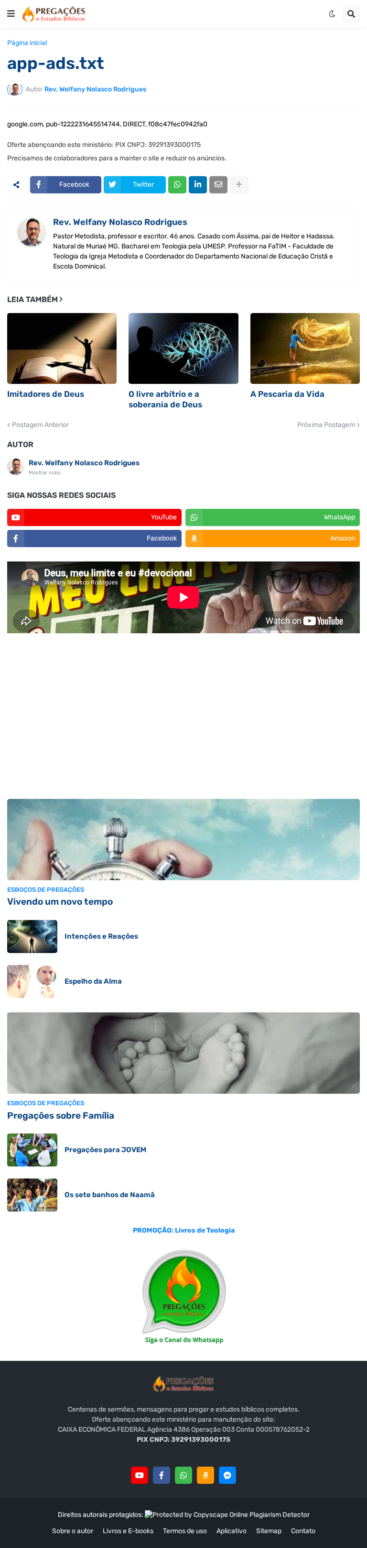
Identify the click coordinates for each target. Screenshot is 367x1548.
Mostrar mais (45, 473)
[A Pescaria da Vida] (305, 348)
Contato (303, 1531)
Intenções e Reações (101, 936)
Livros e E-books (128, 1531)
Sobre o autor (72, 1531)
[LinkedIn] (198, 184)
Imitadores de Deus (45, 394)
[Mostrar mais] (239, 184)
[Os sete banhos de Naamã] (32, 1194)
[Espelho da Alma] (32, 981)
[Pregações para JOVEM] (32, 1150)
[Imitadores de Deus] (62, 348)
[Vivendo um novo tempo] (183, 839)
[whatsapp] (183, 1475)
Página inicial (27, 43)
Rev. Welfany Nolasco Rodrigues (120, 222)
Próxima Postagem (326, 425)
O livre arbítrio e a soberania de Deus (165, 399)
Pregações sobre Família (60, 1115)
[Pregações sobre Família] (183, 1053)
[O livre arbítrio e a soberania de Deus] (183, 348)
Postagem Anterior (40, 425)
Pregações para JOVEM (105, 1149)
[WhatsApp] (177, 184)
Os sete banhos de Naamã (110, 1194)
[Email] (218, 184)
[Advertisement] (183, 718)
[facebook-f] (161, 1475)
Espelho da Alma (93, 981)
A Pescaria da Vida (287, 394)
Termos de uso (185, 1531)
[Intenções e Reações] (32, 936)
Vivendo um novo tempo (60, 901)
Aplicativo (231, 1531)
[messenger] (227, 1475)
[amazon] (205, 1475)
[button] (11, 13)
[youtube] (139, 1475)
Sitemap (268, 1531)
